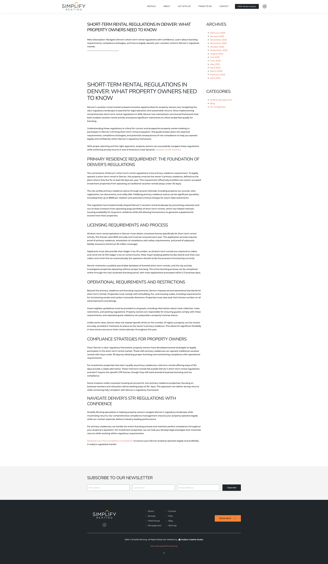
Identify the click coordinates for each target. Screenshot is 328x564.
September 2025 (218, 50)
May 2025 (215, 64)
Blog (212, 103)
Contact (224, 6)
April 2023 (215, 78)
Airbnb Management (221, 100)
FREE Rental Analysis (247, 6)
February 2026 (217, 33)
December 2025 (218, 40)
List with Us (184, 6)
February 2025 (217, 74)
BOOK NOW (225, 518)
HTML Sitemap (171, 546)
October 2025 (217, 47)
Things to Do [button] (205, 6)
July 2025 (215, 57)
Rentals (151, 6)
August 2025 (216, 54)
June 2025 (215, 60)
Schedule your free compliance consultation (110, 441)
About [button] (166, 6)
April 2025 (215, 67)
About (151, 511)
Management (154, 525)
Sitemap (172, 525)
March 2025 (216, 71)
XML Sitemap (156, 546)
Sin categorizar (218, 107)
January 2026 (217, 36)
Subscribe (231, 487)
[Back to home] (73, 6)
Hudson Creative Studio (192, 539)
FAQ (170, 516)
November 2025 (218, 43)
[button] (164, 553)
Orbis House (154, 521)
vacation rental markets (168, 149)
